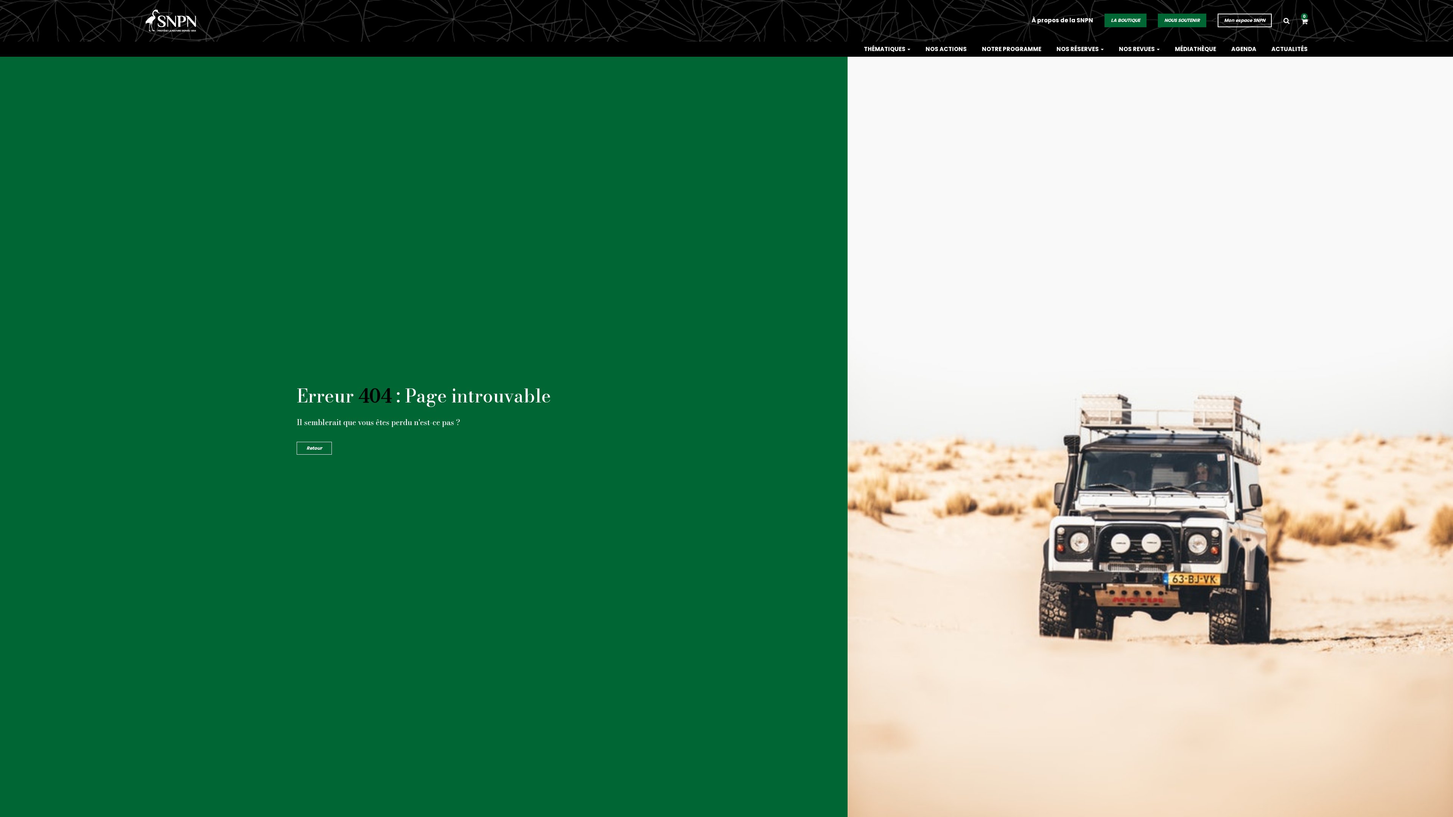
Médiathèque (1195, 49)
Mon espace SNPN (1244, 20)
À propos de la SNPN (1062, 20)
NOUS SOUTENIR (1182, 20)
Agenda (1243, 49)
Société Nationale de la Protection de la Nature (173, 20)
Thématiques (885, 49)
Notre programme (1011, 49)
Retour (314, 448)
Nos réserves (1078, 49)
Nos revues (1137, 49)
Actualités (1289, 49)
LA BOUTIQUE (1125, 20)
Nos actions (946, 49)
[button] (1304, 22)
